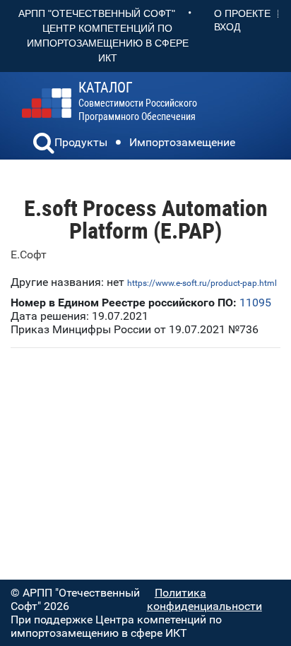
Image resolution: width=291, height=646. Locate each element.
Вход (227, 26)
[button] (43, 145)
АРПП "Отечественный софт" (96, 13)
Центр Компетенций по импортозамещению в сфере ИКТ (108, 43)
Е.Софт (29, 254)
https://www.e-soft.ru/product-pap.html (202, 283)
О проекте (242, 13)
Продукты (80, 142)
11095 (255, 302)
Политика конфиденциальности (204, 599)
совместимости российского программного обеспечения (137, 101)
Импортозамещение (182, 142)
